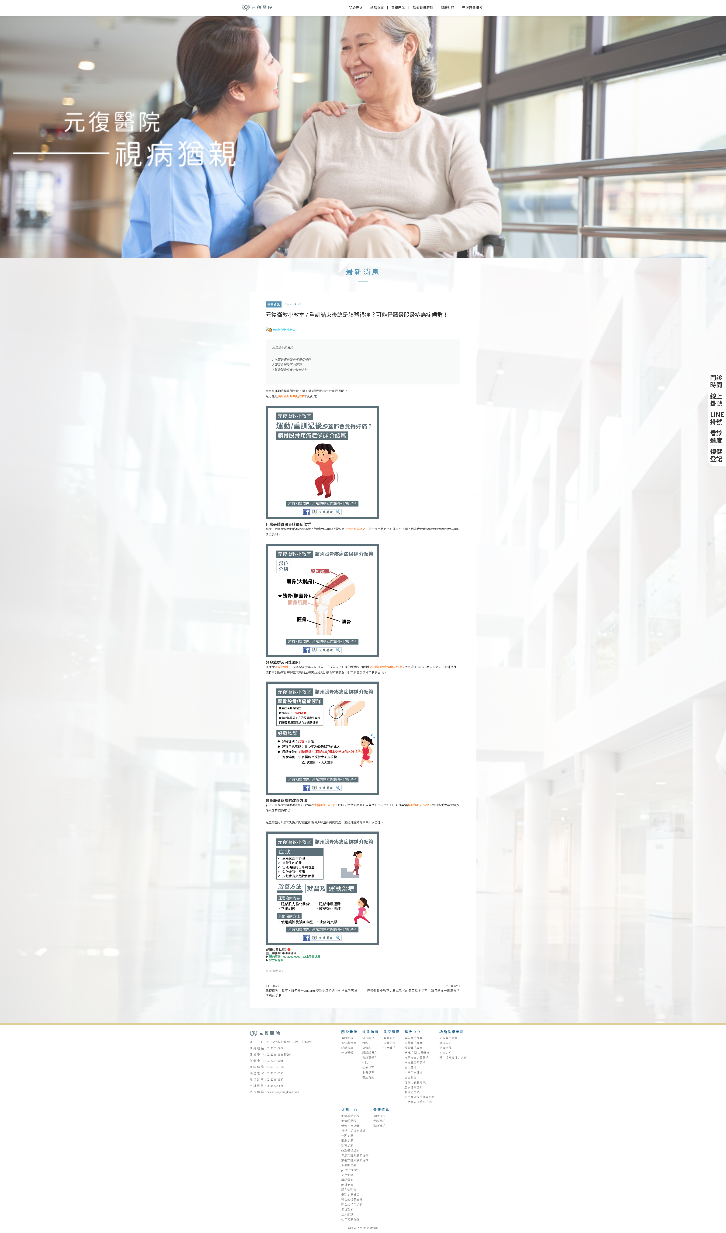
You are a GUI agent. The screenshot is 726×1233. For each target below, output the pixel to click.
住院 (365, 1063)
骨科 (365, 1043)
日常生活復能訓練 (353, 1131)
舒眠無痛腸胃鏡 (415, 1082)
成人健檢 (410, 1067)
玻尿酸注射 (348, 1165)
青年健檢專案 (413, 1038)
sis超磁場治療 (350, 1150)
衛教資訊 (274, 304)
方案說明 (445, 1053)
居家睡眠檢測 (413, 1087)
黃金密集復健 (350, 1126)
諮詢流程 (445, 1048)
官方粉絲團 (276, 960)
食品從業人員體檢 (416, 1058)
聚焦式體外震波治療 (354, 1155)
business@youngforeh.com (283, 1092)
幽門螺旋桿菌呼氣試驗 (419, 1097)
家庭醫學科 (369, 1058)
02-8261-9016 (275, 1061)
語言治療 (347, 1145)
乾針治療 (347, 1185)
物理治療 (347, 1136)
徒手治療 (347, 1175)
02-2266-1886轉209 (279, 1054)
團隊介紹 (445, 1043)
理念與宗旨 (348, 1043)
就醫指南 (370, 1032)
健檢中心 (412, 1032)
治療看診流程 (350, 1116)
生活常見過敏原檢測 (418, 1102)
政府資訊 (379, 1126)
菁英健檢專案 (413, 1043)
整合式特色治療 (351, 1204)
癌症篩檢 (410, 1077)
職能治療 (347, 1140)
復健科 (366, 1048)
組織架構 (347, 1048)
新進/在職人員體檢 (416, 1053)
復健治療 (389, 1043)
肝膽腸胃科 (369, 1053)
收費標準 (368, 1072)
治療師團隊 (348, 1121)
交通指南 (368, 1067)
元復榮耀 (347, 1053)
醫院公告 (379, 1116)
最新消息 (381, 1110)
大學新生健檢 (413, 1072)
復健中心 (349, 1110)
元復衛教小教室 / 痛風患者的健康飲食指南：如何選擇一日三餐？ (413, 989)
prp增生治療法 (350, 1170)
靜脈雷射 (347, 1180)
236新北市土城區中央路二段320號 (289, 1042)
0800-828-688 (275, 1086)
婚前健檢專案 (413, 1048)
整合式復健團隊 (351, 1199)
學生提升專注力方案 (453, 1058)
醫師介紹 (389, 1038)
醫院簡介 (347, 1038)
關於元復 (355, 8)
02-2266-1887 (275, 1079)
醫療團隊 (391, 1032)
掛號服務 (368, 1038)
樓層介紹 (368, 1077)
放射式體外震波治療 (354, 1160)
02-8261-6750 (275, 1067)
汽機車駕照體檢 (415, 1063)
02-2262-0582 (275, 1073)
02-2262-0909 (275, 1048)
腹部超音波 (412, 1092)
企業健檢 (389, 1048)
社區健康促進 (350, 1219)
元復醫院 (257, 7)
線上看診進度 (311, 957)
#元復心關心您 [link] (275, 950)
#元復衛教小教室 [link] (284, 330)
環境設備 (347, 1209)
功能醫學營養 (451, 1032)
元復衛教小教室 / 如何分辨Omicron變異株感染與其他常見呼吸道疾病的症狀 (312, 991)
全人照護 (347, 1214)
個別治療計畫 (350, 1195)
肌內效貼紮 (348, 1190)
